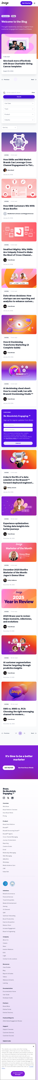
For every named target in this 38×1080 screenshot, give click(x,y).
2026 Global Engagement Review (12, 1021)
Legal (4, 955)
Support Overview (8, 1029)
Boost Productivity (8, 919)
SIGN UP (18, 443)
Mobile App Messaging (9, 852)
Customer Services (8, 1032)
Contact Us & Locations (10, 959)
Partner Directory (8, 1012)
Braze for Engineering (9, 931)
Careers (5, 943)
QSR (4, 912)
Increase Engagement (9, 928)
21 (24, 733)
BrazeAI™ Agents (8, 834)
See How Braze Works (25, 768)
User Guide (6, 994)
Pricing (5, 816)
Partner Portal (7, 1009)
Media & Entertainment (9, 903)
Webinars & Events (8, 980)
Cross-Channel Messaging (10, 837)
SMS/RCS (6, 859)
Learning (5, 983)
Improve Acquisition (8, 922)
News (4, 946)
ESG (4, 952)
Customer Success (8, 1035)
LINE (4, 868)
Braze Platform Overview (10, 809)
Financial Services (8, 897)
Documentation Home (9, 991)
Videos (5, 977)
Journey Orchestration (9, 840)
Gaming (5, 906)
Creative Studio (7, 846)
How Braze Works (8, 813)
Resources (6, 16)
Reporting (5, 843)
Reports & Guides (8, 973)
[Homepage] (4, 3)
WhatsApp (6, 862)
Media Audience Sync (9, 865)
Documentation (8, 988)
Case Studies (7, 967)
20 (20, 733)
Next (32, 79)
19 (16, 733)
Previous (6, 79)
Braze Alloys (6, 1006)
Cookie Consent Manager (18, 1073)
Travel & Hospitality (8, 900)
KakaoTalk (6, 871)
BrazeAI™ (5, 827)
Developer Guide (8, 998)
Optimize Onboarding (9, 916)
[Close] (33, 1046)
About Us (5, 940)
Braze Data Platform (9, 824)
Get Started (26, 3)
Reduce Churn (7, 925)
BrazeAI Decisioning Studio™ (11, 830)
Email (4, 849)
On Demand (6, 909)
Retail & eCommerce (9, 893)
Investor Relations (8, 949)
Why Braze (6, 806)
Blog (13, 16)
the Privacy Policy (11, 438)
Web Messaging (7, 856)
